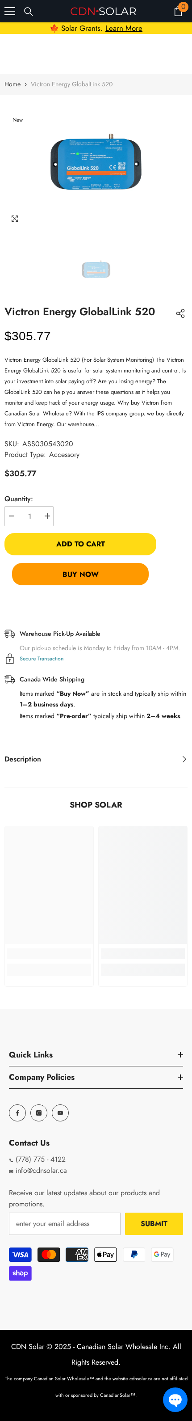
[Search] (28, 11)
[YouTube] (60, 1112)
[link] (49, 953)
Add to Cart (80, 544)
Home (12, 84)
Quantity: (18, 499)
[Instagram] (38, 1112)
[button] (175, 1399)
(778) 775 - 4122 (39, 1159)
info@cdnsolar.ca (40, 1170)
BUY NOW (81, 574)
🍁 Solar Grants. (96, 28)
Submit (154, 1223)
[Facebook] (17, 1112)
